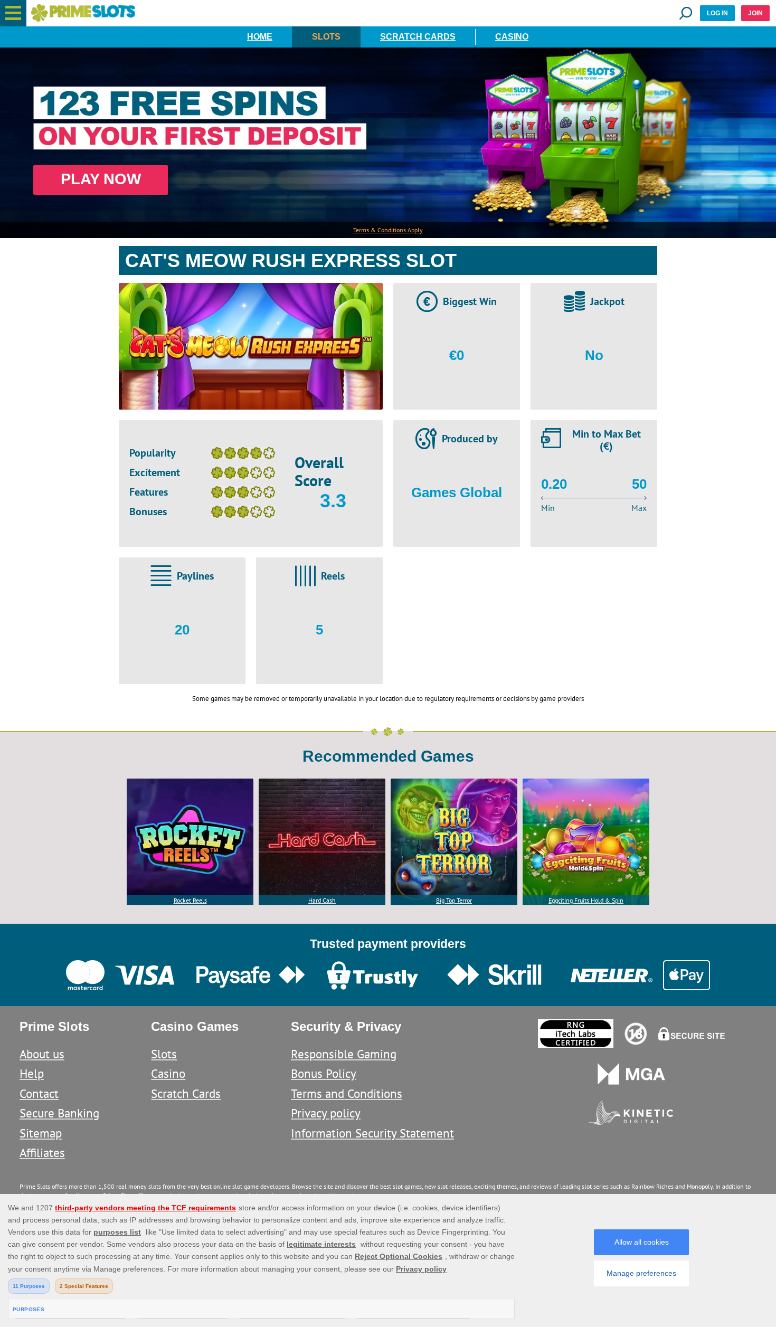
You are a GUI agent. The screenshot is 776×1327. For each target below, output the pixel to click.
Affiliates (42, 1152)
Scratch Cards (418, 36)
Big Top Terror (454, 900)
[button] (13, 13)
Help (32, 1073)
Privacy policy (326, 1113)
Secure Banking (59, 1113)
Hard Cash (322, 900)
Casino (511, 36)
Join (755, 13)
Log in (717, 13)
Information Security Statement (372, 1133)
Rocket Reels (190, 900)
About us (42, 1053)
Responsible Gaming (343, 1053)
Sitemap (41, 1133)
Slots (326, 36)
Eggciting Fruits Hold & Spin (585, 900)
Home (259, 36)
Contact (39, 1093)
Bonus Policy (323, 1073)
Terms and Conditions (346, 1093)
